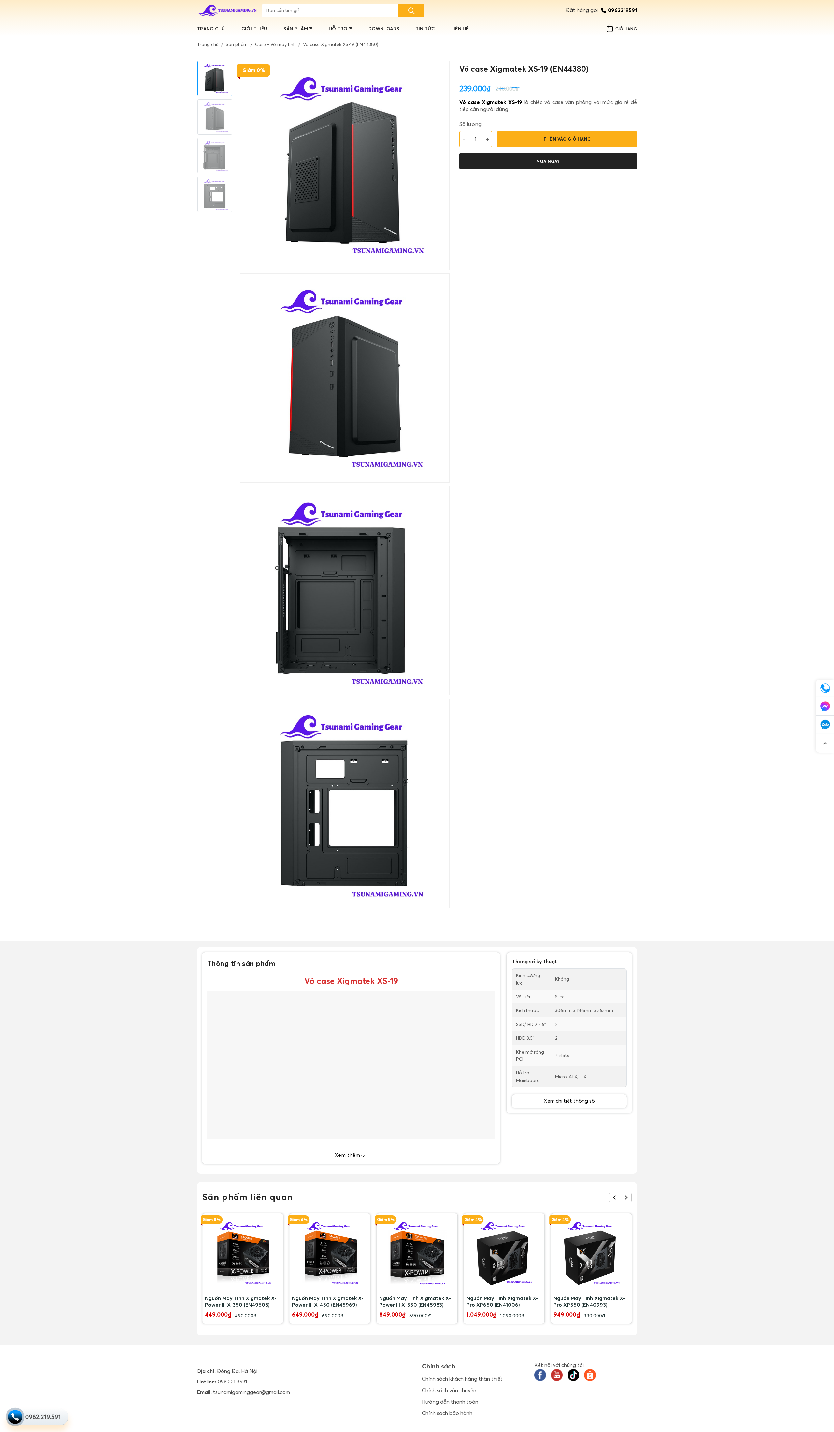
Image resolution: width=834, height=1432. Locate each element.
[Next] (626, 1197)
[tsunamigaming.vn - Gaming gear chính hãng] (227, 10)
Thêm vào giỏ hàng (567, 139)
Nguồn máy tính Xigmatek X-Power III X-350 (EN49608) (241, 1301)
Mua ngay (548, 161)
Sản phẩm (295, 29)
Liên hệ (460, 29)
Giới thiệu (254, 29)
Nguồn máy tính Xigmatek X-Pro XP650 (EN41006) (502, 1301)
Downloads (383, 29)
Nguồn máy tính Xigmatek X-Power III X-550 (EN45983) (415, 1301)
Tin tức (425, 29)
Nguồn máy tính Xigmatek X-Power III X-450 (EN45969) (328, 1301)
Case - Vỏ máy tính (275, 44)
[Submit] (411, 10)
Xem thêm (348, 1155)
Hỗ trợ (338, 29)
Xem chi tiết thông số (569, 1101)
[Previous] (614, 1197)
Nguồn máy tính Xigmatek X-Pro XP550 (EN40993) (589, 1301)
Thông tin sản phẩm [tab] (241, 963)
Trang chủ (211, 29)
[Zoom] (248, 900)
